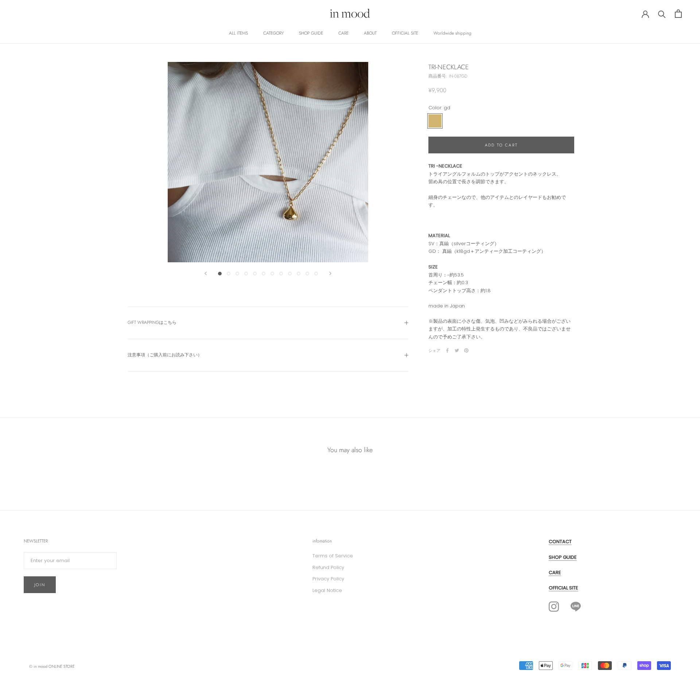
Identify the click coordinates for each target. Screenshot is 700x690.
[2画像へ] (228, 273)
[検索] (662, 13)
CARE (343, 33)
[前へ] (206, 273)
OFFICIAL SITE (405, 33)
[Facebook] (447, 350)
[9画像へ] (290, 273)
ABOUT (370, 33)
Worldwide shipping (452, 33)
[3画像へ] (237, 273)
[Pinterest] (466, 350)
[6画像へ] (263, 273)
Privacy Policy (328, 578)
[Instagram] (554, 606)
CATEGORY (273, 33)
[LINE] (576, 606)
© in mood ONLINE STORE (52, 666)
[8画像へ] (281, 273)
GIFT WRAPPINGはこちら (152, 322)
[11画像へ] (307, 273)
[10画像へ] (298, 273)
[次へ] (330, 273)
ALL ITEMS (238, 33)
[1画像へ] (220, 273)
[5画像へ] (255, 273)
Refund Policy (328, 567)
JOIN (39, 585)
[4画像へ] (246, 273)
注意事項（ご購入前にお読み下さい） (165, 355)
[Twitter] (457, 350)
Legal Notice (327, 590)
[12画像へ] (316, 273)
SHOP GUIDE (311, 33)
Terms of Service (332, 555)
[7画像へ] (272, 273)
